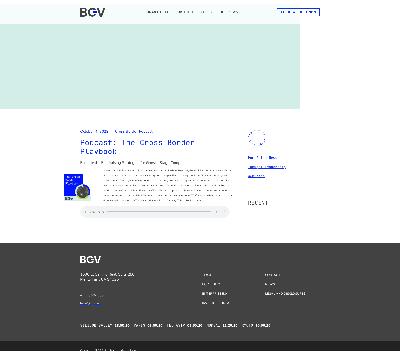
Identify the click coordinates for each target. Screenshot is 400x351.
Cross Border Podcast (134, 131)
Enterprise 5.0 (211, 12)
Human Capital (157, 12)
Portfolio (184, 12)
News (233, 12)
